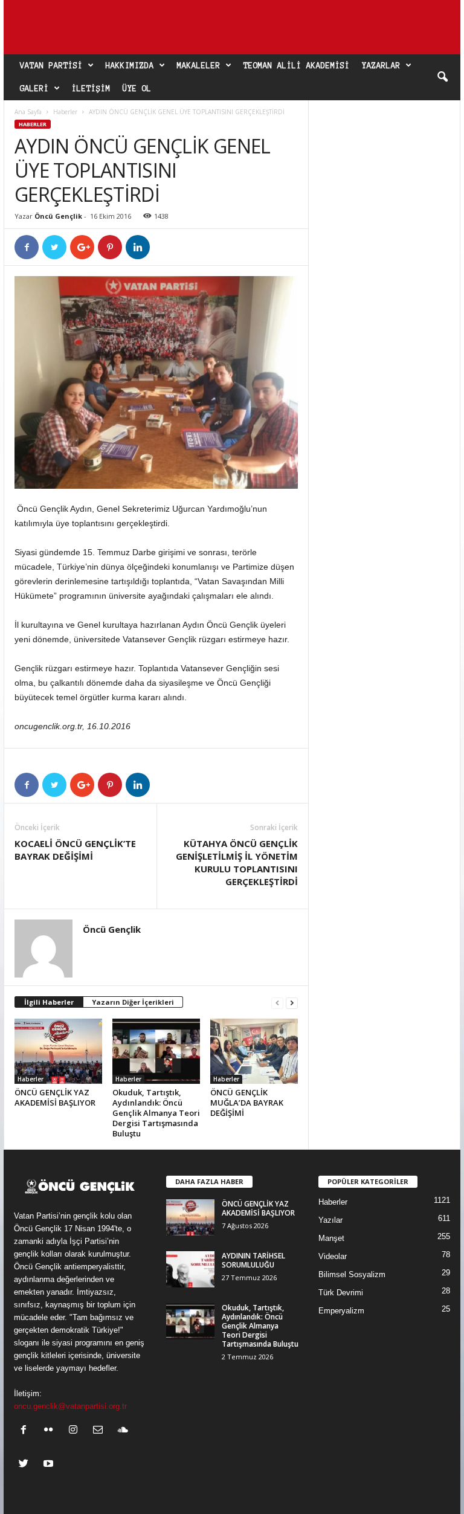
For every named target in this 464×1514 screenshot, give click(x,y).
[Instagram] (75, 1430)
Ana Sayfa (28, 112)
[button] (442, 77)
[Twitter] (26, 1464)
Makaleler (199, 66)
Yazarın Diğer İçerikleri (133, 1002)
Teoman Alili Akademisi (296, 66)
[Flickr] (51, 1430)
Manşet (331, 1238)
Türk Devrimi (340, 1292)
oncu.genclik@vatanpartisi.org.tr (70, 1406)
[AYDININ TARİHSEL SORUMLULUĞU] (190, 1269)
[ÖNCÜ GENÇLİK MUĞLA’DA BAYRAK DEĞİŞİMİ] (254, 1051)
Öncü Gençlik (58, 216)
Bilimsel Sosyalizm (351, 1274)
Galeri (34, 89)
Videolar (332, 1256)
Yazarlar (381, 66)
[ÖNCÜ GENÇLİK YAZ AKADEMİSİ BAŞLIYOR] (58, 1051)
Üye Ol (137, 89)
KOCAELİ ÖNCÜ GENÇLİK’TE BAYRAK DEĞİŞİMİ (75, 849)
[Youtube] (50, 1464)
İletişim (91, 89)
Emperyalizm (341, 1310)
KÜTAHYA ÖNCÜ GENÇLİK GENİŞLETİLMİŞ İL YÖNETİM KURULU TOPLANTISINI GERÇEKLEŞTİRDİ (237, 862)
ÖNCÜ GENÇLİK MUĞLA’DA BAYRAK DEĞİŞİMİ (246, 1102)
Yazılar (330, 1220)
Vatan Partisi (51, 66)
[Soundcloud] (124, 1430)
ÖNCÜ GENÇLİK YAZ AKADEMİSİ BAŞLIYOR (54, 1097)
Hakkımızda (130, 66)
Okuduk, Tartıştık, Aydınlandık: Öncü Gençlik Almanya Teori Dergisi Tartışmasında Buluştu (156, 1113)
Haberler (65, 112)
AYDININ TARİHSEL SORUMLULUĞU (253, 1260)
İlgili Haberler (49, 1002)
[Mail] (100, 1430)
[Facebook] (26, 1430)
